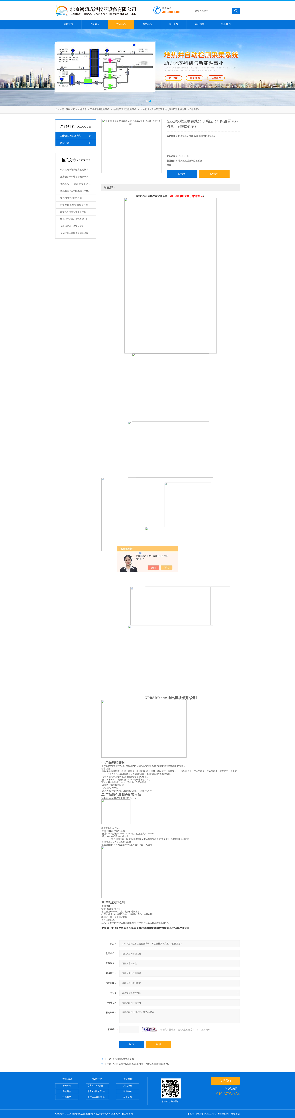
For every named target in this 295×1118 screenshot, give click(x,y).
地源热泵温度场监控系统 (124, 109)
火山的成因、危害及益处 (72, 226)
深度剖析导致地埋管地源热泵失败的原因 (78, 177)
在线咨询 (214, 174)
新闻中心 (147, 24)
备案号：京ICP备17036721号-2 (201, 1114)
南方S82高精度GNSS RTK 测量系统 (98, 1091)
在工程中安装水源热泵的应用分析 (76, 219)
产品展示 (82, 109)
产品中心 (121, 24)
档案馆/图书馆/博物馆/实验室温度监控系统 (78, 205)
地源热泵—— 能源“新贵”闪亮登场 (76, 184)
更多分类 (64, 143)
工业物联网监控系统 (99, 109)
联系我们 (226, 24)
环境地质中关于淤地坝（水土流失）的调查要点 (78, 191)
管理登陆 (235, 1114)
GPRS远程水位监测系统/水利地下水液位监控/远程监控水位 (141, 1064)
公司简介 (94, 24)
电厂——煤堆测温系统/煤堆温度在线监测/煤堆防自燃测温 (98, 1097)
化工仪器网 (127, 1114)
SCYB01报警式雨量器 (123, 1059)
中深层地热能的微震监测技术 (74, 169)
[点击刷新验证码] (149, 1029)
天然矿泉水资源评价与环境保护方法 (77, 233)
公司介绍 (67, 1085)
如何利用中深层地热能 (71, 198)
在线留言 (199, 24)
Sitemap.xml (223, 1114)
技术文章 (173, 24)
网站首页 (68, 24)
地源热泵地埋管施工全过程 (73, 212)
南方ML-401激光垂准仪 (98, 1085)
